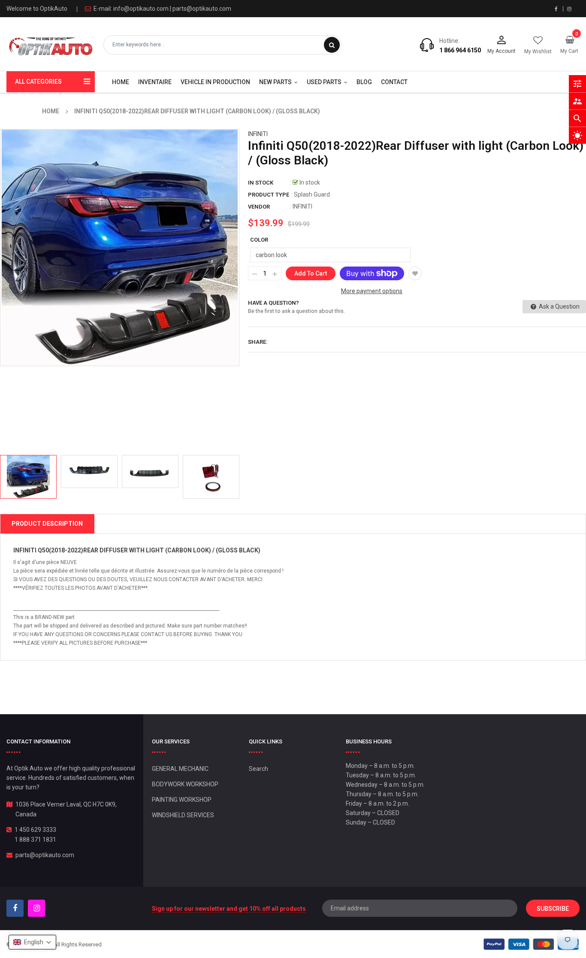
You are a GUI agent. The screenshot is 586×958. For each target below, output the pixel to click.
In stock (260, 182)
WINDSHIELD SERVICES (183, 815)
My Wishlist (538, 52)
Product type (268, 194)
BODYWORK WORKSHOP (185, 784)
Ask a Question (559, 306)
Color (259, 239)
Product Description (47, 523)
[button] (32, 942)
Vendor (259, 206)
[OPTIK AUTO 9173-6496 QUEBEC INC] (531, 944)
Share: (258, 342)
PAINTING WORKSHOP (181, 799)
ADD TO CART (459, 931)
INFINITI (258, 133)
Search (258, 768)
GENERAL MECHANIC (180, 768)
